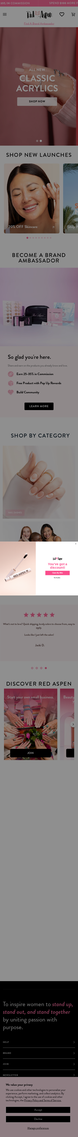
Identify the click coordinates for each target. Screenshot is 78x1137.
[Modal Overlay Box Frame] (39, 568)
